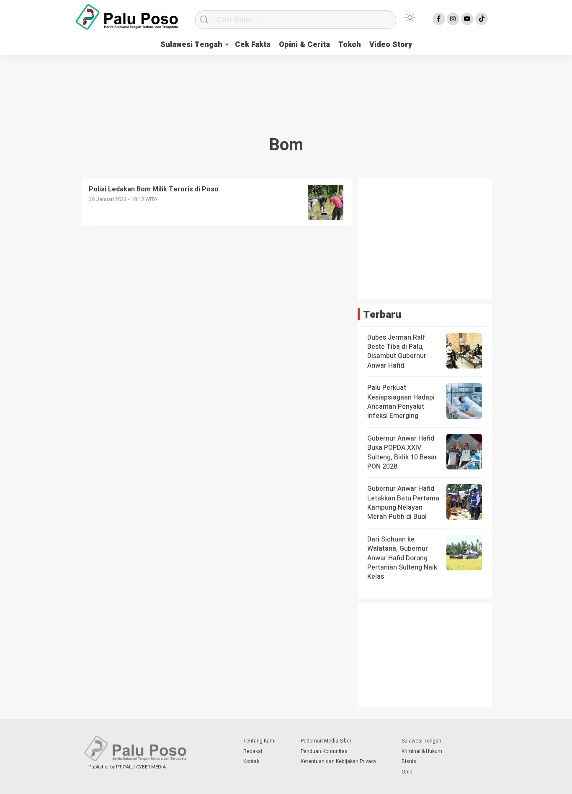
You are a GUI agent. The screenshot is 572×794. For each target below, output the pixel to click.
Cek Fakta (253, 44)
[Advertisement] (286, 85)
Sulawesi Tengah (191, 44)
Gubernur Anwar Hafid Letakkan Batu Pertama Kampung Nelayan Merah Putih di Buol (403, 503)
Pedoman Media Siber (326, 741)
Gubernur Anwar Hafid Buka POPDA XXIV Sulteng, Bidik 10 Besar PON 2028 (402, 452)
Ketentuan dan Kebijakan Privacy (338, 761)
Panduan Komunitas (324, 751)
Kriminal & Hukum (422, 751)
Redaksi (252, 751)
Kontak (251, 761)
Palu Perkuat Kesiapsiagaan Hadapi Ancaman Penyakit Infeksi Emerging (401, 402)
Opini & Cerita (304, 44)
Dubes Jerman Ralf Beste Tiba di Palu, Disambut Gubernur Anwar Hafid (396, 352)
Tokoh (349, 44)
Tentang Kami (259, 741)
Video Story (390, 44)
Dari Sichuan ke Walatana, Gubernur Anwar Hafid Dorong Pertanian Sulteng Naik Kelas (402, 558)
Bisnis (409, 761)
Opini (408, 772)
